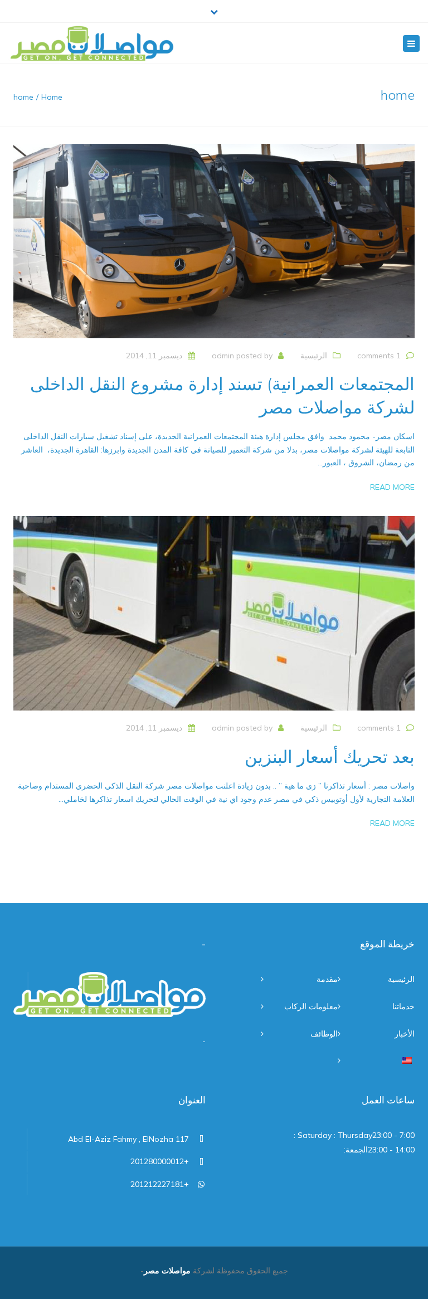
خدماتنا (403, 1006)
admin (223, 356)
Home (51, 97)
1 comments (379, 356)
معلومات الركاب (311, 1006)
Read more (392, 487)
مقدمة (327, 979)
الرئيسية (313, 356)
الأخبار (405, 1034)
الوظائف (324, 1034)
